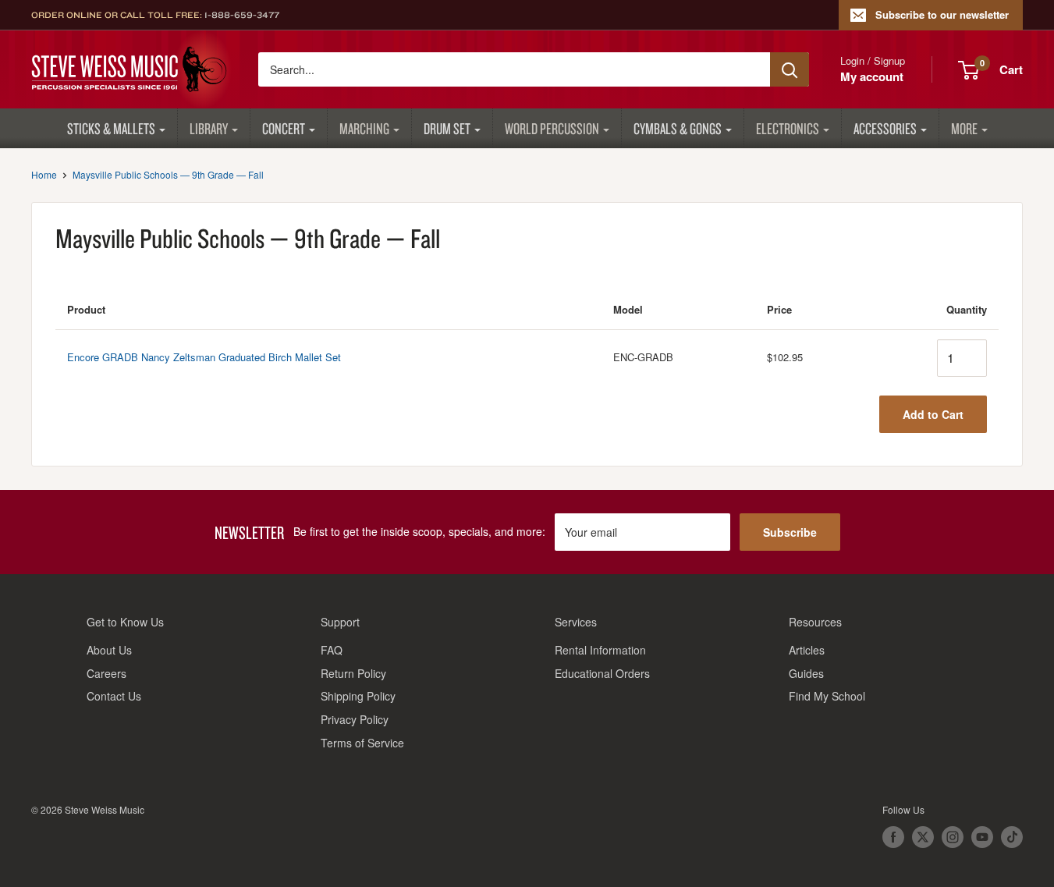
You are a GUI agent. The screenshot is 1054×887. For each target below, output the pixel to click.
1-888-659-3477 (241, 14)
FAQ (331, 650)
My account (871, 76)
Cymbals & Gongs (677, 128)
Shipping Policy (358, 696)
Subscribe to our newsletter (942, 14)
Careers (106, 673)
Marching (364, 128)
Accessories (885, 128)
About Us (109, 650)
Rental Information (600, 650)
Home (44, 174)
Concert (283, 128)
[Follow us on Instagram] (953, 837)
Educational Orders (602, 673)
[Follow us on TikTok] (1012, 837)
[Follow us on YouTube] (982, 837)
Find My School (827, 696)
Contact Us (114, 696)
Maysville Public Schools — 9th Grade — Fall (168, 174)
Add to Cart (933, 414)
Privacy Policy (355, 719)
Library (209, 128)
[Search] (789, 69)
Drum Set (447, 128)
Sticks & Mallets (111, 128)
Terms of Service (362, 742)
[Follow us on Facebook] (893, 837)
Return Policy (353, 673)
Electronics (787, 128)
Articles (807, 650)
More (964, 128)
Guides (806, 673)
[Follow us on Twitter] (923, 837)
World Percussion (552, 128)
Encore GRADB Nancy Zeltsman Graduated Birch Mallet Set (204, 356)
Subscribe (790, 532)
